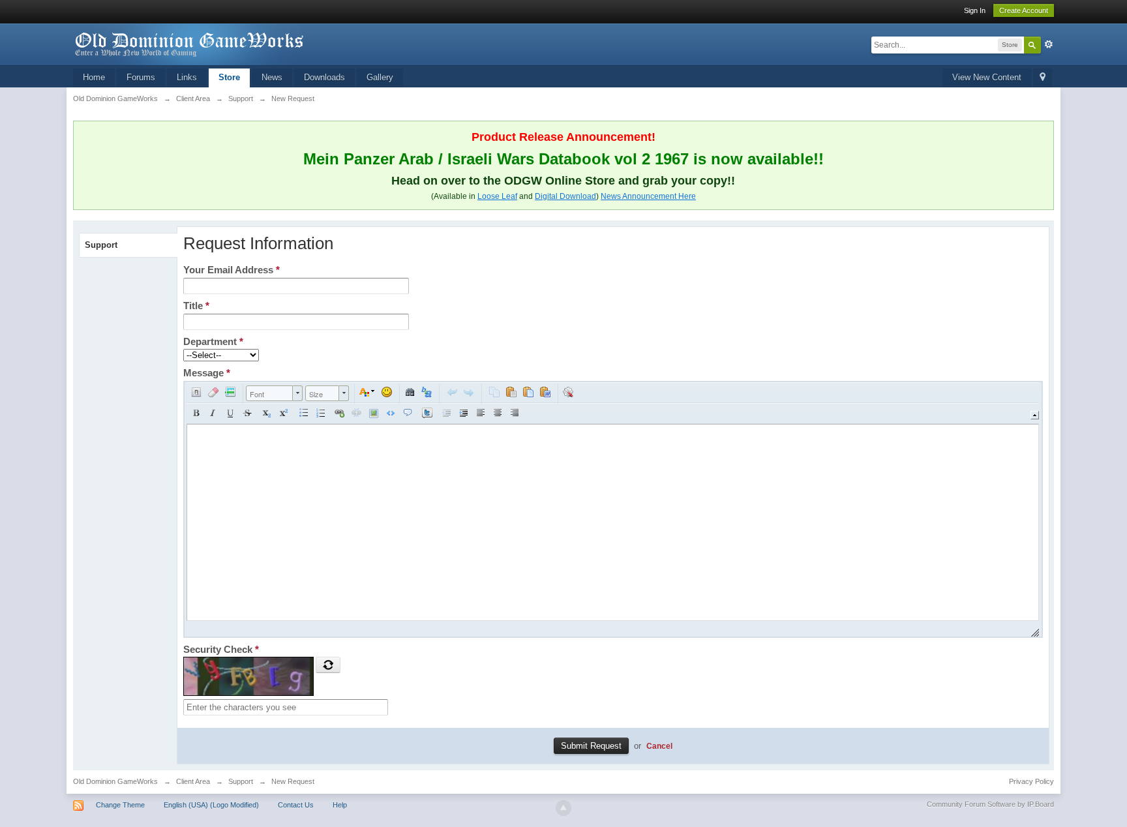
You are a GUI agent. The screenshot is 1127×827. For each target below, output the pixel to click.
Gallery (380, 77)
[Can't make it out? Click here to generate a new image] (328, 664)
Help (340, 805)
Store (229, 77)
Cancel (659, 746)
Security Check (221, 649)
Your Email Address (231, 269)
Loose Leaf (497, 196)
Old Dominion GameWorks (115, 781)
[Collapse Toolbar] (1034, 415)
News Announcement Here (648, 196)
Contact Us (296, 805)
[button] (196, 392)
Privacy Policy (1031, 781)
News (272, 77)
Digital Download (565, 196)
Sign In (974, 10)
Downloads (324, 77)
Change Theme (120, 805)
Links (187, 77)
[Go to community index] (190, 43)
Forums (141, 77)
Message (206, 372)
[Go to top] (563, 808)
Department (213, 341)
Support (101, 245)
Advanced (1049, 44)
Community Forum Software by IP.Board (990, 804)
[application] (612, 509)
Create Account (1023, 10)
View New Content (986, 77)
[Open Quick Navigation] (1042, 77)
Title (196, 305)
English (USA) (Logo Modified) (211, 805)
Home (94, 77)
